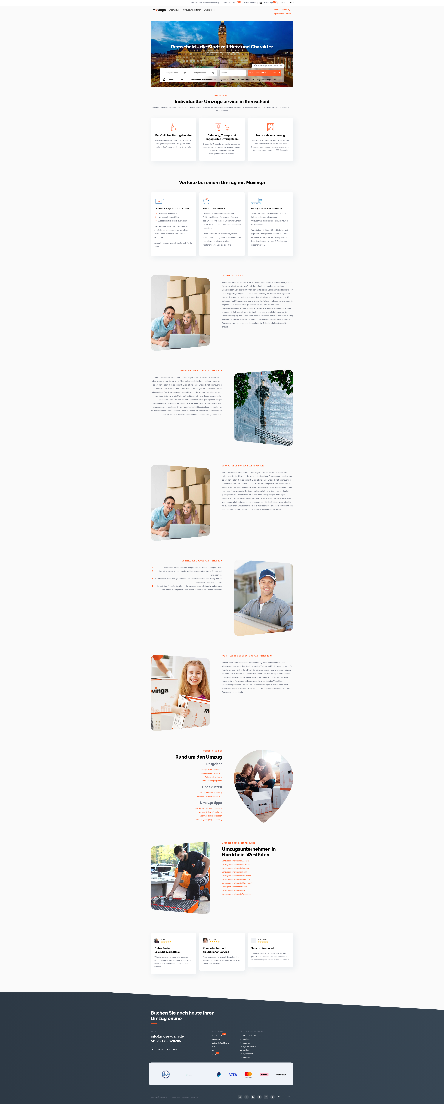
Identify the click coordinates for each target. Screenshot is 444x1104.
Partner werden (250, 3)
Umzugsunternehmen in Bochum (235, 868)
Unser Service (174, 10)
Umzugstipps (209, 10)
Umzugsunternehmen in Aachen (235, 861)
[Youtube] (272, 1097)
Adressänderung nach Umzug (209, 796)
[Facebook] (259, 1097)
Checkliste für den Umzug (211, 793)
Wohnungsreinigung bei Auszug (209, 819)
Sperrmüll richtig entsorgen (211, 816)
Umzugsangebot (246, 1054)
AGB (213, 1047)
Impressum (216, 1039)
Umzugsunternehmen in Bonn (234, 872)
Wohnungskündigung (213, 777)
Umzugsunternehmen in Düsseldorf (237, 883)
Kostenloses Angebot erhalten (264, 73)
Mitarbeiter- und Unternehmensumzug (204, 3)
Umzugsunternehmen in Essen (234, 887)
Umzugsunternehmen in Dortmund (236, 875)
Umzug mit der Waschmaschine (208, 808)
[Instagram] (266, 1097)
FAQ (213, 1051)
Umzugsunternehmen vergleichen (248, 1048)
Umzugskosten (245, 1039)
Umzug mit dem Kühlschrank (210, 812)
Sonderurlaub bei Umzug (211, 773)
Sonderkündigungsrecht (212, 781)
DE (282, 3)
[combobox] (173, 73)
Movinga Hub (245, 1043)
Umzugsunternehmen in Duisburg (236, 879)
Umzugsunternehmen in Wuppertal (236, 894)
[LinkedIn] (253, 1097)
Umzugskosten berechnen (211, 769)
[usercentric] (240, 1097)
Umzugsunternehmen (192, 10)
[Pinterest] (246, 1097)
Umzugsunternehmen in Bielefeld (236, 864)
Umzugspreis (245, 1057)
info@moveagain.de (167, 1036)
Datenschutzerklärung (220, 1043)
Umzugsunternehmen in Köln (234, 890)
